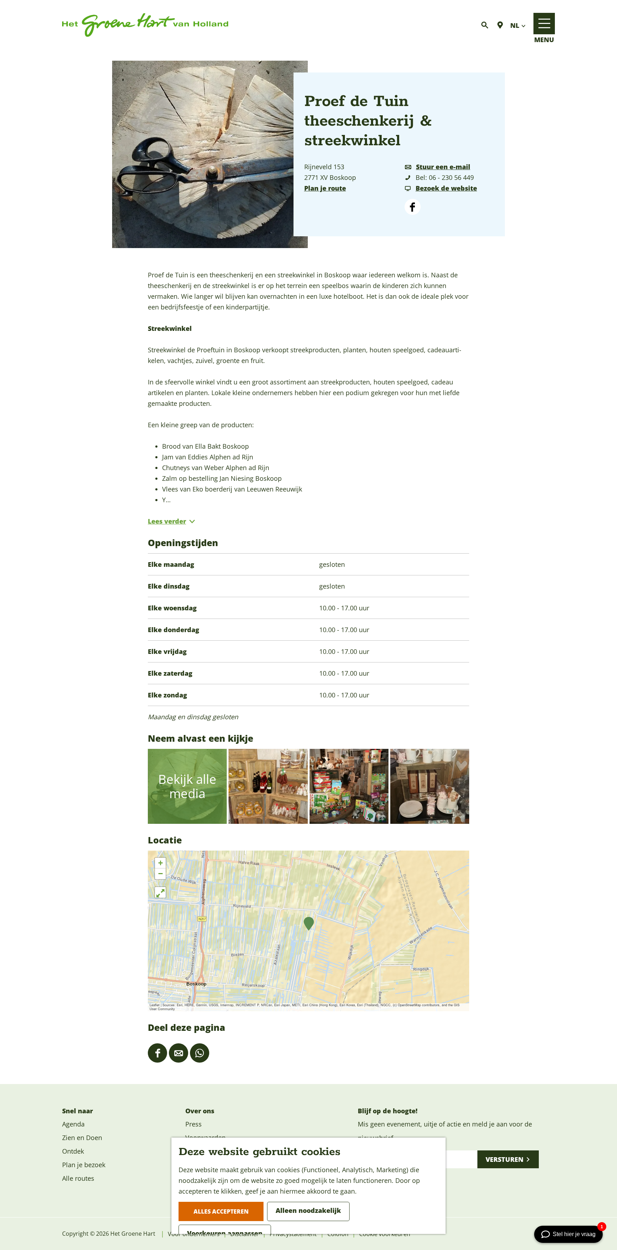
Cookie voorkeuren (384, 1234)
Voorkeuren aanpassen (224, 1233)
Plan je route (325, 188)
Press (193, 1124)
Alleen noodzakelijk (308, 1210)
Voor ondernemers (194, 1234)
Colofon (337, 1234)
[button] (308, 924)
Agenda (73, 1124)
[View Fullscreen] (160, 892)
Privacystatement (293, 1234)
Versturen (504, 1159)
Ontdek (73, 1151)
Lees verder (167, 521)
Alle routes (78, 1178)
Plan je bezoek (83, 1164)
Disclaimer (244, 1234)
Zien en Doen (82, 1137)
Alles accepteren (221, 1211)
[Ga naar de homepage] (145, 25)
